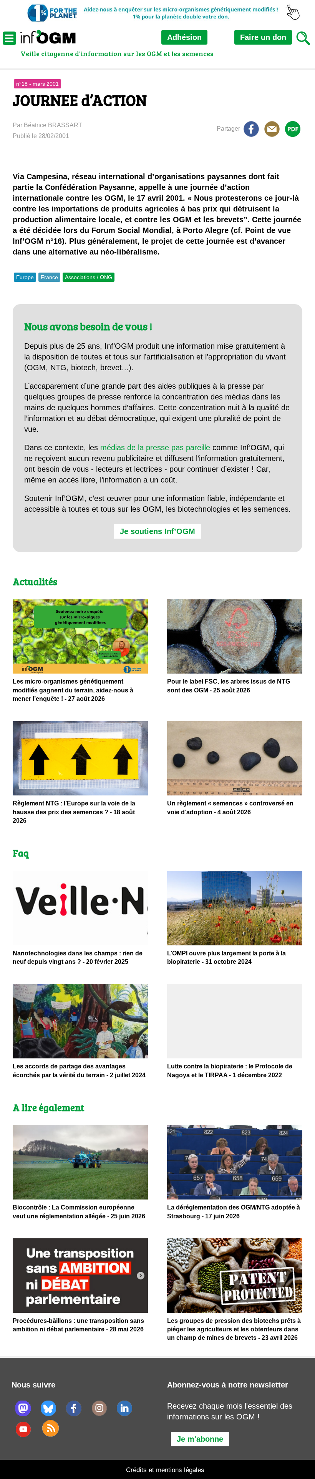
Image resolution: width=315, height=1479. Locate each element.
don (263, 37)
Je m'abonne (200, 1439)
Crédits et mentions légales (165, 1470)
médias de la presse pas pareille (155, 447)
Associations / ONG (88, 277)
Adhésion (184, 37)
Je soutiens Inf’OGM (157, 531)
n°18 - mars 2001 (37, 84)
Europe (25, 277)
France (49, 277)
